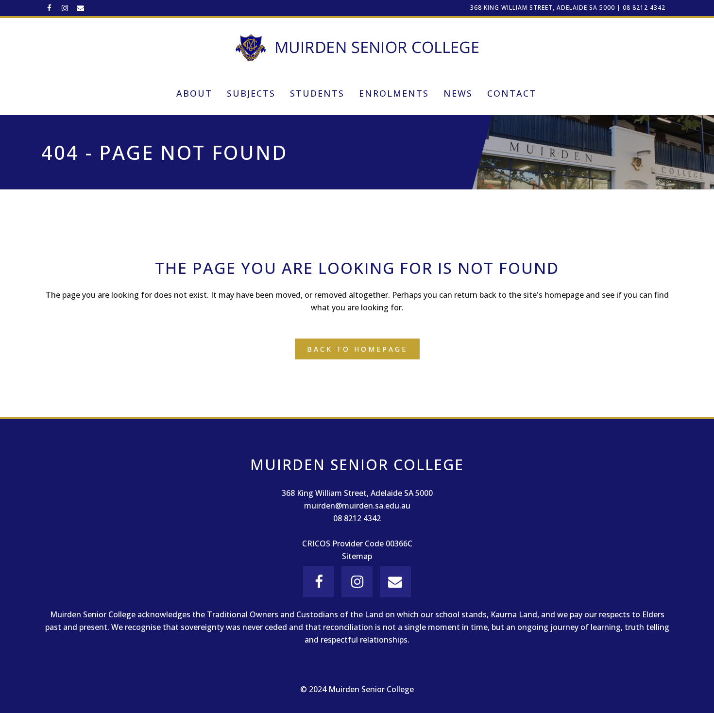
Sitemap (357, 556)
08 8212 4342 (644, 7)
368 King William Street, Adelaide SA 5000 (542, 7)
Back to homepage (357, 349)
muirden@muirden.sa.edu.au (357, 505)
